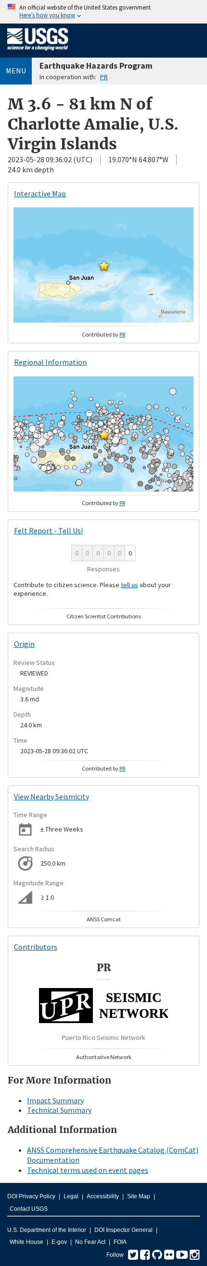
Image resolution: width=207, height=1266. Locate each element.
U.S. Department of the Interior (46, 1230)
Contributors (35, 947)
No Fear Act (90, 1242)
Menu (16, 70)
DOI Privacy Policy (31, 1196)
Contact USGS (29, 1209)
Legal (71, 1196)
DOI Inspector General (123, 1230)
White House (26, 1242)
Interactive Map (40, 193)
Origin (24, 644)
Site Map (138, 1196)
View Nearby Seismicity (51, 796)
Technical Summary (59, 1110)
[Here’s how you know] (103, 12)
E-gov (59, 1242)
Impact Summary (55, 1100)
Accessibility (103, 1196)
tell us (129, 584)
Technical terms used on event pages (87, 1170)
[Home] (37, 52)
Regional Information (50, 362)
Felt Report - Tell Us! (48, 530)
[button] (104, 265)
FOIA (120, 1242)
